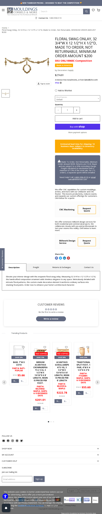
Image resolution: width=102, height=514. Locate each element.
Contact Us (89, 267)
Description (14, 267)
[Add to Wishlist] (23, 347)
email (93, 177)
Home (4, 28)
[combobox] (61, 11)
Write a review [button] (51, 318)
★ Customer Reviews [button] (2, 259)
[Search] (86, 11)
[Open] (6, 508)
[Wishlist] (93, 10)
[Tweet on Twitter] (60, 258)
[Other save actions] (78, 500)
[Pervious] (4, 382)
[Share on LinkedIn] (64, 258)
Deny (95, 500)
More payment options (77, 132)
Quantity (59, 105)
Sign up (39, 479)
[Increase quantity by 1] (77, 110)
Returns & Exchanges (61, 267)
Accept (87, 500)
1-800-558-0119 (81, 177)
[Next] (97, 382)
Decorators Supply (66, 70)
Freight (36, 267)
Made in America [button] (64, 65)
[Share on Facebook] (56, 258)
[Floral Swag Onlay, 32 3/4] (6, 93)
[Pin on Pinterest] (68, 258)
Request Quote (87, 209)
